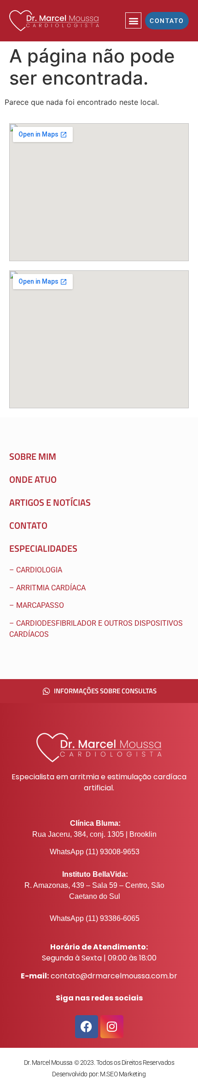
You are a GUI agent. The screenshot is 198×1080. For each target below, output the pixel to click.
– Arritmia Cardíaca (47, 587)
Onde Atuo (33, 479)
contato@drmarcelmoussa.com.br (114, 976)
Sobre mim (32, 456)
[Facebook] (86, 1026)
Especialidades (43, 548)
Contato (28, 525)
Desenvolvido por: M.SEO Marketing (99, 1074)
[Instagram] (111, 1026)
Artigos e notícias (50, 502)
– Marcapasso (37, 605)
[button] (133, 20)
